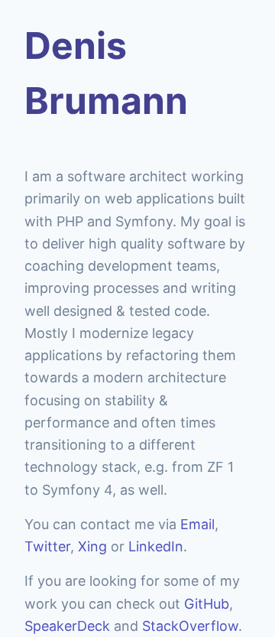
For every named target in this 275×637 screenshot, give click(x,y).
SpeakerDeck (67, 626)
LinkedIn (155, 546)
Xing (92, 546)
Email (197, 524)
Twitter (47, 546)
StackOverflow (190, 626)
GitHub (206, 604)
